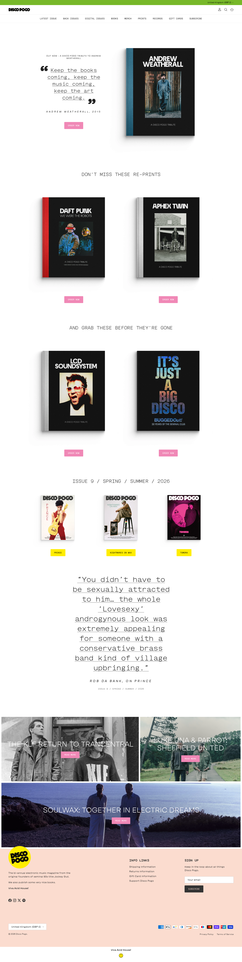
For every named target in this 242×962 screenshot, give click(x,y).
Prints (142, 18)
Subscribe (195, 18)
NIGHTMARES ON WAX (121, 552)
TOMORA (184, 552)
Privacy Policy (206, 934)
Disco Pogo (21, 934)
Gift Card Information (142, 876)
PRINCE (58, 552)
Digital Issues (95, 18)
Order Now (73, 125)
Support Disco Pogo (141, 881)
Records (158, 18)
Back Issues (71, 18)
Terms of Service (225, 934)
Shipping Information (142, 867)
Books (114, 18)
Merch (128, 18)
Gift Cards (176, 18)
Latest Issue (48, 18)
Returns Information (141, 871)
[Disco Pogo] (19, 9)
